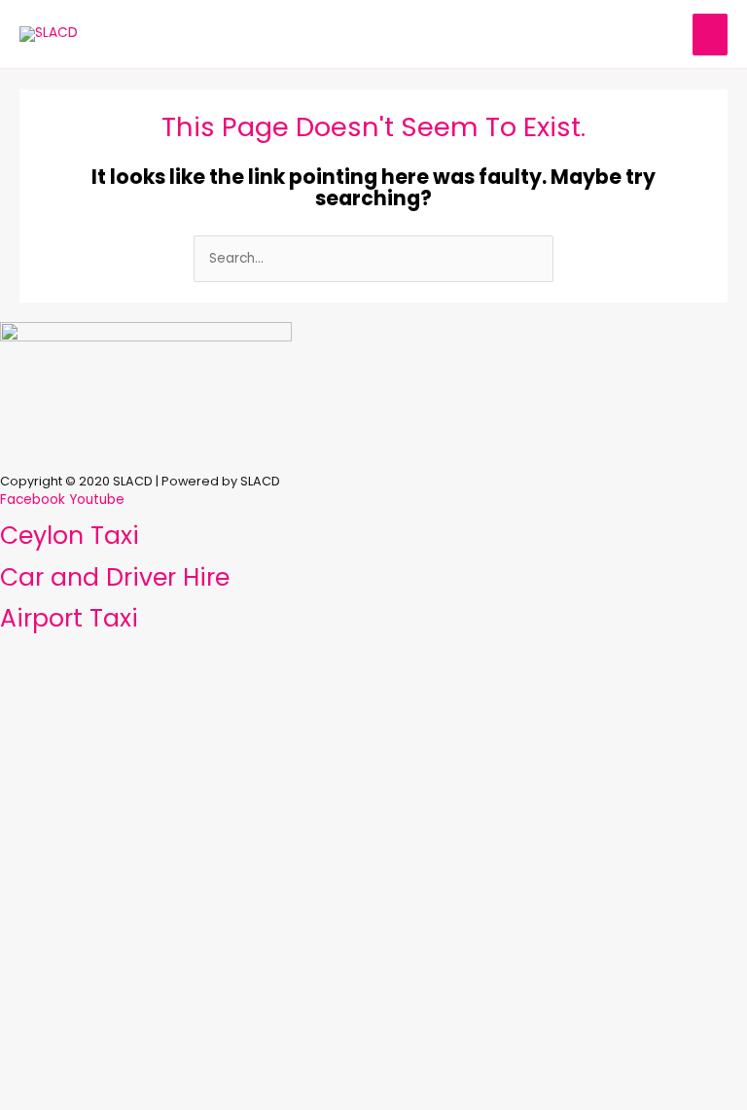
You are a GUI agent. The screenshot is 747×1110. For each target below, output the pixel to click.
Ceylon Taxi (69, 536)
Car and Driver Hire (115, 577)
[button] (373, 453)
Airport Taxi (69, 618)
